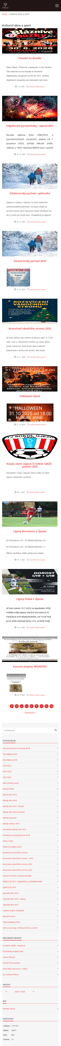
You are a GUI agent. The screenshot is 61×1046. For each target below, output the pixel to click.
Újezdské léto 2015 (10, 893)
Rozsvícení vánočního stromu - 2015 (18, 858)
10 (51, 706)
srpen (17, 991)
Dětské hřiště (8, 789)
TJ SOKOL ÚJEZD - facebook (14, 945)
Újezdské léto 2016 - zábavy (14, 899)
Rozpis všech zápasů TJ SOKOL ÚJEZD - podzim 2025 (30, 465)
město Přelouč (9, 957)
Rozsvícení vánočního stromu (15, 852)
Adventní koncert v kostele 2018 (16, 748)
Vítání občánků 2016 (11, 922)
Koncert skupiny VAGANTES (30, 666)
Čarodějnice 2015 (10, 754)
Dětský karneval (9, 818)
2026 (23, 991)
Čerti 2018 (7, 771)
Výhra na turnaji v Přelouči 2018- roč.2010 (20, 928)
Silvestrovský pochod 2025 (30, 261)
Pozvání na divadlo (29, 58)
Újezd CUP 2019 (9, 887)
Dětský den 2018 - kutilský (14, 812)
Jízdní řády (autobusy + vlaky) (15, 968)
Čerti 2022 (7, 777)
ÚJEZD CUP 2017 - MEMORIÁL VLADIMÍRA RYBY (22, 881)
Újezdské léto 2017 (10, 904)
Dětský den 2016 (10, 800)
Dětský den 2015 (10, 794)
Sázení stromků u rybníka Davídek (17, 875)
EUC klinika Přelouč (11, 974)
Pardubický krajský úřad (13, 951)
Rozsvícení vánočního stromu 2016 (17, 864)
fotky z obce (8, 841)
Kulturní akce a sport (37, 86)
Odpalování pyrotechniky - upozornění (29, 125)
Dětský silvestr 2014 (11, 823)
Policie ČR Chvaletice (11, 963)
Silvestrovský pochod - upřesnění (30, 193)
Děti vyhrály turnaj (10, 783)
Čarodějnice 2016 (10, 760)
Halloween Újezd (30, 396)
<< (6, 991)
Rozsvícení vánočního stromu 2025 (30, 328)
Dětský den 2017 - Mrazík (13, 806)
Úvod (4, 14)
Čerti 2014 (7, 765)
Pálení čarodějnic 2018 (12, 847)
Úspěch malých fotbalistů (13, 910)
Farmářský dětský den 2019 (14, 829)
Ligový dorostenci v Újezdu (29, 531)
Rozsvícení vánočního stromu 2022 (17, 870)
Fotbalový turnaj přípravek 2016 (16, 835)
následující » (30, 712)
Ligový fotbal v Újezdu (29, 599)
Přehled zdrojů (9, 1008)
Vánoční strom (9, 916)
